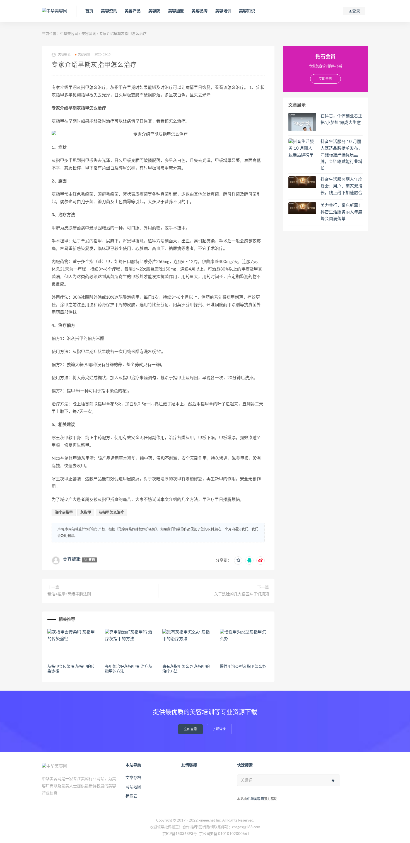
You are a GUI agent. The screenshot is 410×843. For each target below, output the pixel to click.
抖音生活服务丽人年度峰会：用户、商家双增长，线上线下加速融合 (341, 186)
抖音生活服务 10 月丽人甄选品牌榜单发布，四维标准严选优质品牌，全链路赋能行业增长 (341, 155)
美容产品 (133, 11)
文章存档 (133, 778)
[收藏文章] (238, 560)
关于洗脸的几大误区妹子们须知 (241, 594)
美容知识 (247, 11)
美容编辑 (72, 559)
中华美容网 (69, 34)
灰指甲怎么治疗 (111, 512)
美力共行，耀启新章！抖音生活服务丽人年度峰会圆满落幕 (341, 212)
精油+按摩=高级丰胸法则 (69, 594)
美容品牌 (200, 11)
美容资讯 (109, 11)
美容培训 (223, 11)
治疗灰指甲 (64, 512)
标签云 (131, 796)
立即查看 (190, 729)
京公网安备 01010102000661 (224, 834)
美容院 (154, 11)
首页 (89, 11)
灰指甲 (85, 512)
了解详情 (219, 729)
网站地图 (133, 787)
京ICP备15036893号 (179, 834)
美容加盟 (176, 11)
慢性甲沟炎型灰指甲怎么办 (243, 667)
